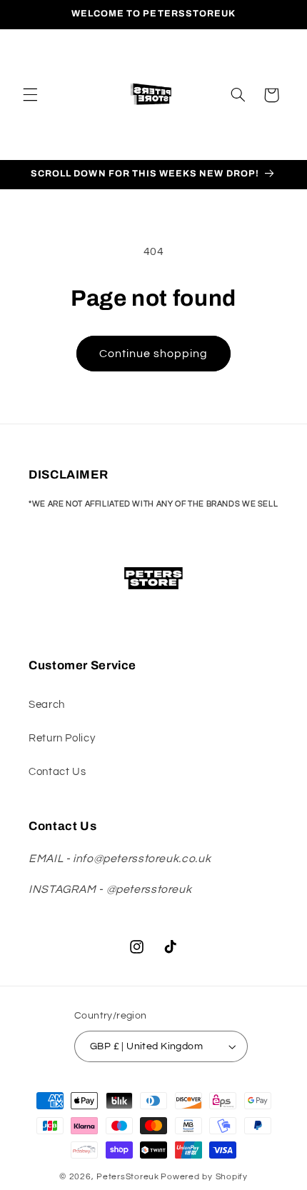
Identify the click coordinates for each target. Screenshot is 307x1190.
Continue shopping (153, 353)
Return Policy (62, 738)
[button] (30, 95)
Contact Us (57, 771)
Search (47, 704)
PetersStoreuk (127, 1177)
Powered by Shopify (204, 1177)
